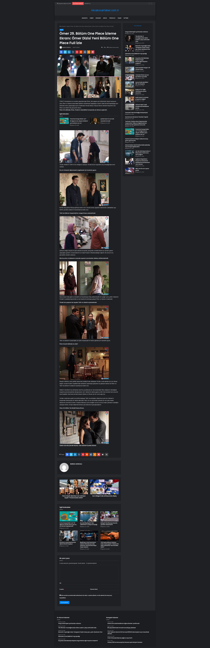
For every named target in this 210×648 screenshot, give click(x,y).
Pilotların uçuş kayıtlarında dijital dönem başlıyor (68, 543)
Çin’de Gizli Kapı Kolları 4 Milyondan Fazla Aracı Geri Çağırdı (142, 152)
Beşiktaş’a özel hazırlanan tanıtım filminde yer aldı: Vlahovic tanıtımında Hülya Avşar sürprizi (88, 545)
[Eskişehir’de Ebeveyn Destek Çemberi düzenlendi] (110, 516)
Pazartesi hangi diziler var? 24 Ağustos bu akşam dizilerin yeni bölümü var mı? (79, 121)
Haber (91, 18)
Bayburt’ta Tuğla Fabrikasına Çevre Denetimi (140, 91)
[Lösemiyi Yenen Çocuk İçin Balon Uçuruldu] (129, 77)
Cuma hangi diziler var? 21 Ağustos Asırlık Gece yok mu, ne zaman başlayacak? (68, 524)
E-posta (62, 589)
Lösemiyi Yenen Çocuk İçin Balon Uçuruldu (142, 75)
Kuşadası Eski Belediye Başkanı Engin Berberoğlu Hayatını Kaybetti (142, 60)
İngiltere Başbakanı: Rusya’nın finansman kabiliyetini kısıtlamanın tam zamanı (142, 161)
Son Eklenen (138, 25)
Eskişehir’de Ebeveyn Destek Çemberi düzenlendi (109, 523)
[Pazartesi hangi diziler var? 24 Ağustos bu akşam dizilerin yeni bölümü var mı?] (64, 121)
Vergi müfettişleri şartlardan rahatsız (136, 32)
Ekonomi (98, 18)
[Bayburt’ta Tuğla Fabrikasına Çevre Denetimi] (129, 92)
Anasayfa (84, 18)
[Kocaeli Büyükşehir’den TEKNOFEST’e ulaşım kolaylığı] (89, 516)
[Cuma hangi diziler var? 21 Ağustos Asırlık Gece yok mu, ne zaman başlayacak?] (69, 516)
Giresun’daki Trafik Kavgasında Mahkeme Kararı (142, 106)
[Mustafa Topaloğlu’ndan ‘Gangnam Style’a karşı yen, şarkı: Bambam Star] (129, 48)
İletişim (126, 18)
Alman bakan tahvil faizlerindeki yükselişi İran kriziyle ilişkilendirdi (137, 146)
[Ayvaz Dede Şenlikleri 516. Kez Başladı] (129, 84)
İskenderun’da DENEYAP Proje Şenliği (136, 53)
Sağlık (105, 18)
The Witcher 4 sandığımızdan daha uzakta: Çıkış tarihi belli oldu (142, 38)
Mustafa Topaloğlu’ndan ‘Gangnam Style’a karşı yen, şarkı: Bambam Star (142, 47)
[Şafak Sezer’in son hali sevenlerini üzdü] (94, 121)
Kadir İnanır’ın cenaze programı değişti (141, 98)
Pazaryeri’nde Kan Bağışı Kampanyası (136, 112)
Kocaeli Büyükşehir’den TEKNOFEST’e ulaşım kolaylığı (88, 523)
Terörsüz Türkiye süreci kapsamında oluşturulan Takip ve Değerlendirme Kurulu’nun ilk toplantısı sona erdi (136, 123)
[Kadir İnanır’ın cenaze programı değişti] (129, 100)
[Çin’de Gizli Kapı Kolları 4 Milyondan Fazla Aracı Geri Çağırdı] (129, 153)
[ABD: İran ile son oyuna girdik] (129, 171)
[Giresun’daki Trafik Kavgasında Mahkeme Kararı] (129, 107)
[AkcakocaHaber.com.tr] (105, 10)
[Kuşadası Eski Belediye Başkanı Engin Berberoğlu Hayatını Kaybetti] (129, 60)
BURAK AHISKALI (67, 47)
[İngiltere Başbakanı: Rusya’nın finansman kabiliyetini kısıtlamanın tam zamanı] (129, 161)
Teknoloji (112, 18)
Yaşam (119, 18)
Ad (61, 583)
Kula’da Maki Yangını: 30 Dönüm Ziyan (142, 68)
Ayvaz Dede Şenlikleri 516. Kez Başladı (141, 83)
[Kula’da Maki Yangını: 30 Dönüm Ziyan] (129, 70)
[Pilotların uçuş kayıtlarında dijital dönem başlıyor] (69, 536)
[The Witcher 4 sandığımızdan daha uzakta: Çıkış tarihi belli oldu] (129, 38)
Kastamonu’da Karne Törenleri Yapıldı (136, 117)
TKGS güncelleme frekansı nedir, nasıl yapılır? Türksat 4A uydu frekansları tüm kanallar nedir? (110, 545)
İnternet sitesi (94, 589)
